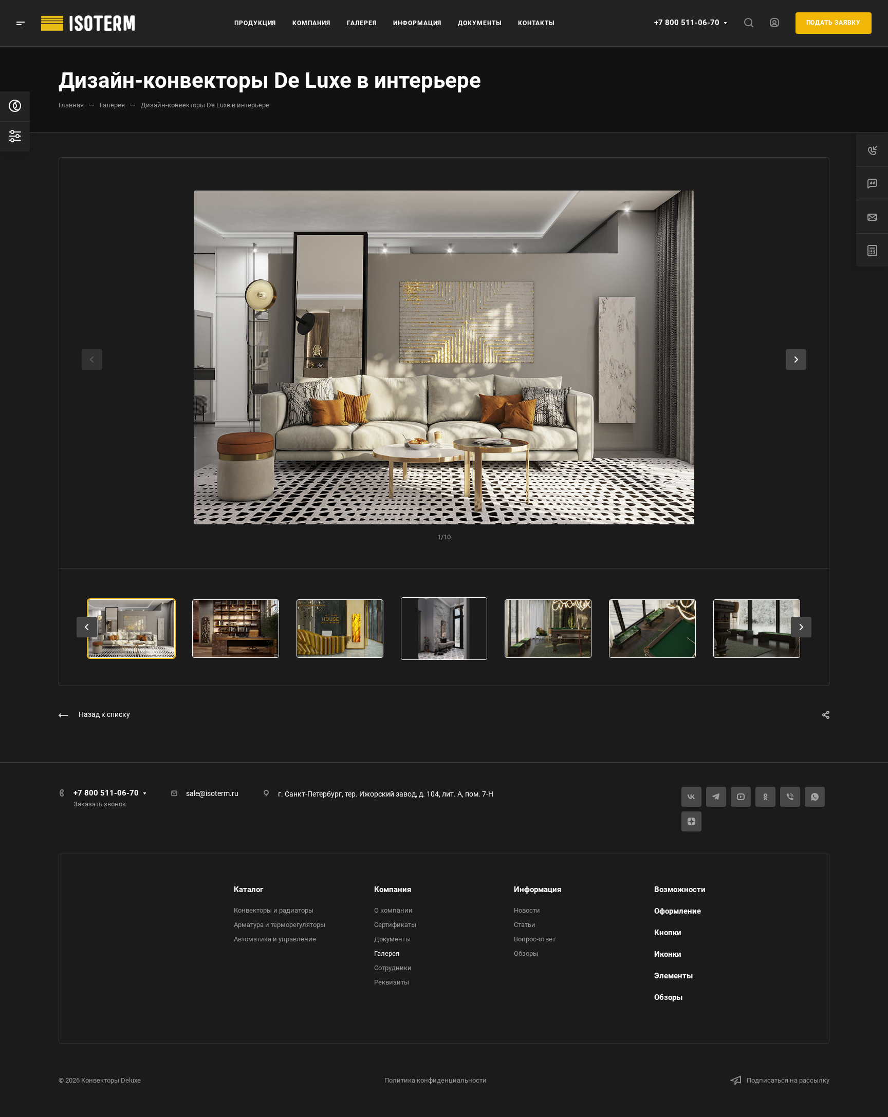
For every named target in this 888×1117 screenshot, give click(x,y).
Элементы (673, 975)
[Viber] (790, 797)
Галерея (386, 953)
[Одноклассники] (765, 797)
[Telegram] (716, 797)
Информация (537, 889)
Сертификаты (395, 925)
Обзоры (526, 953)
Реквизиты (391, 982)
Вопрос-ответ (535, 939)
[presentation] (92, 369)
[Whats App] (815, 797)
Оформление (677, 911)
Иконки (667, 954)
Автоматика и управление (275, 939)
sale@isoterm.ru (212, 793)
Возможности (680, 889)
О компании (393, 910)
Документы (392, 939)
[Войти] (774, 23)
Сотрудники (393, 968)
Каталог (248, 889)
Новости (527, 910)
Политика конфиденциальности (435, 1080)
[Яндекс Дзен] (691, 821)
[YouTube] (741, 797)
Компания (392, 889)
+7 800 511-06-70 (686, 22)
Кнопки (667, 932)
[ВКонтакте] (691, 797)
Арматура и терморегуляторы (279, 925)
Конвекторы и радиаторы (273, 910)
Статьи (524, 925)
